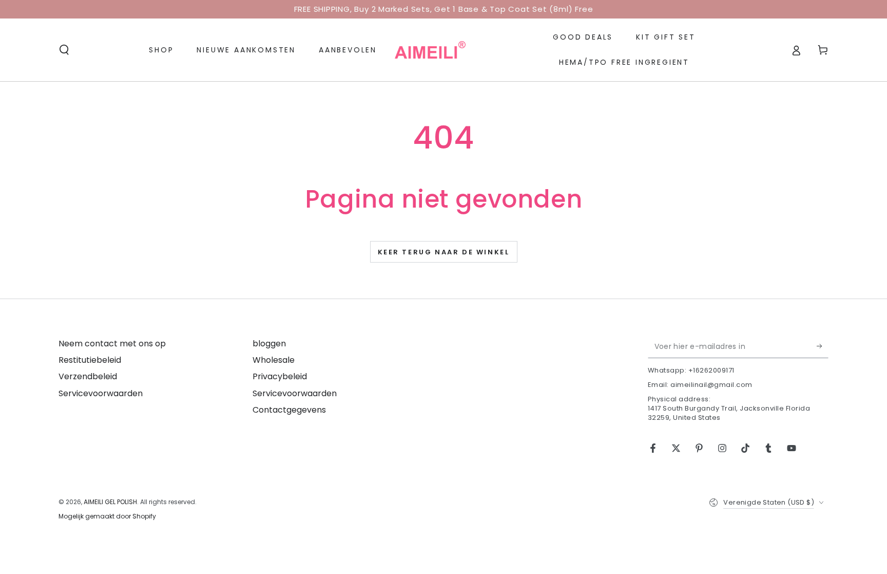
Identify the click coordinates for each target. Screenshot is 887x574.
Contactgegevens (289, 410)
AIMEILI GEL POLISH (110, 501)
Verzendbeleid (88, 376)
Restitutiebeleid (90, 360)
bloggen (269, 343)
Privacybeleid (280, 376)
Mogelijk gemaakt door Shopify (107, 516)
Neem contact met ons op (112, 343)
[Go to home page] (430, 50)
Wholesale (274, 360)
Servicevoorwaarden (101, 393)
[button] (64, 50)
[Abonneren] (822, 346)
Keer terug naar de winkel (444, 252)
